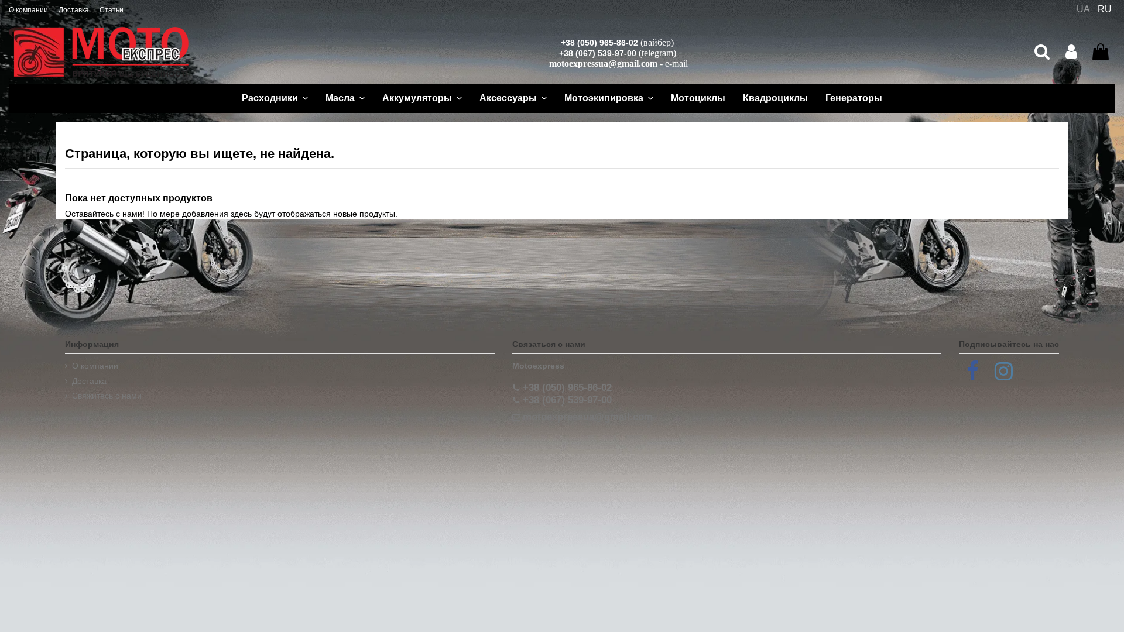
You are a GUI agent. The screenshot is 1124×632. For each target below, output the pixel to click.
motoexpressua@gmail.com (603, 63)
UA (1083, 9)
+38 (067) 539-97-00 (597, 53)
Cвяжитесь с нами (107, 395)
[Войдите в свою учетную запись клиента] (1071, 52)
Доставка (75, 10)
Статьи (112, 10)
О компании (29, 10)
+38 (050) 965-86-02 (599, 42)
